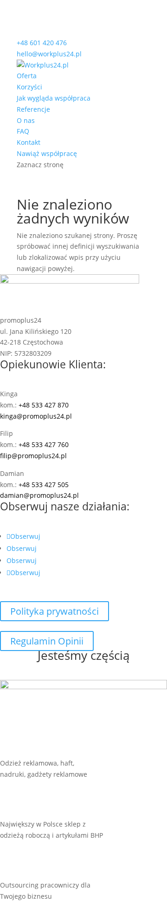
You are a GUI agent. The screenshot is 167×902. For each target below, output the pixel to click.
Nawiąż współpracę (47, 153)
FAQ (23, 131)
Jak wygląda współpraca (53, 98)
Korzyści (29, 86)
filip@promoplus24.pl (33, 455)
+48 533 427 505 (44, 484)
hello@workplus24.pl (49, 53)
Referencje (33, 109)
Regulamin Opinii (47, 641)
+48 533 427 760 (44, 444)
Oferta (27, 75)
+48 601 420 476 (42, 42)
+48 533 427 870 (44, 404)
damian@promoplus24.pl (39, 495)
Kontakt (28, 142)
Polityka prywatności (54, 611)
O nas (26, 120)
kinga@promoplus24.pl (36, 416)
